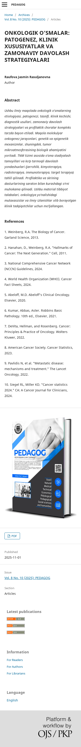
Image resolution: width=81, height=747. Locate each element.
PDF (14, 536)
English (12, 700)
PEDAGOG (18, 4)
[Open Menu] (4, 4)
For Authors (15, 667)
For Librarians (16, 673)
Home (8, 15)
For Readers (15, 660)
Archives (24, 15)
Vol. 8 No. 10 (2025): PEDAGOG (24, 19)
